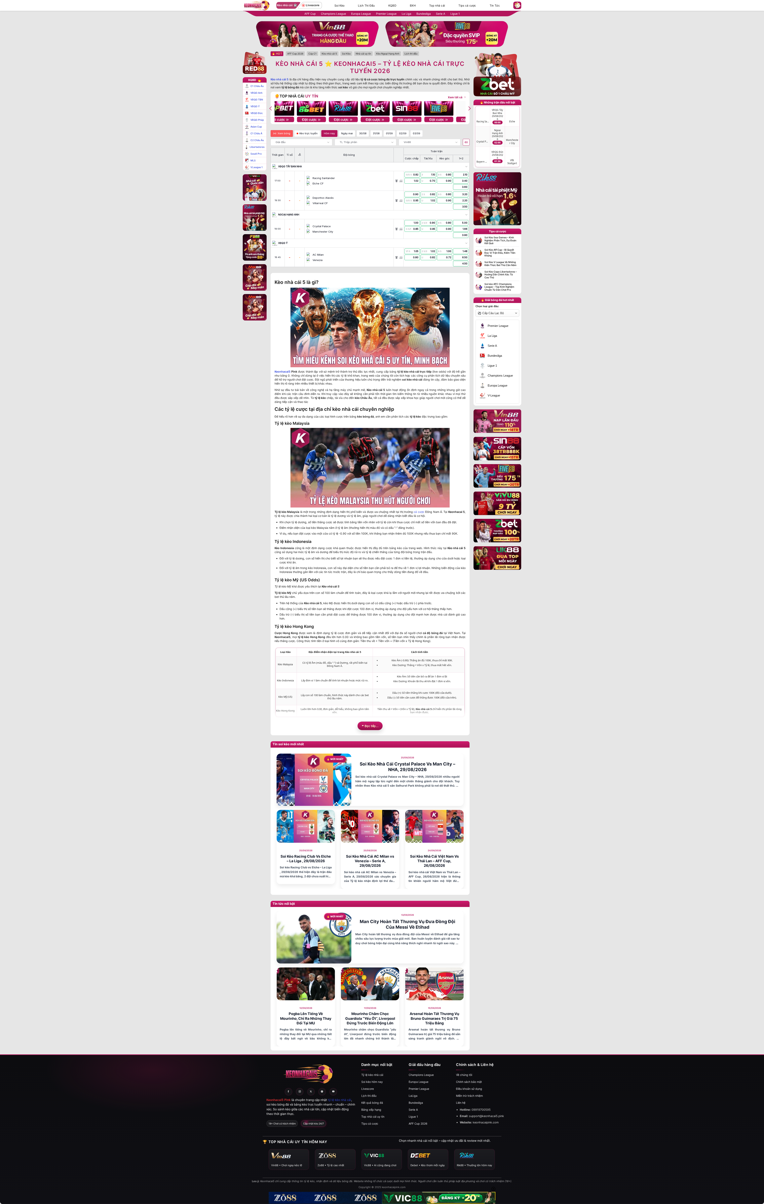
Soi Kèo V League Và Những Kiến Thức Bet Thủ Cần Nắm (500, 263)
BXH (413, 5)
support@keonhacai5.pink (486, 1116)
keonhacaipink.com (486, 1122)
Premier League (386, 13)
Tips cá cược (467, 5)
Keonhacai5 (282, 371)
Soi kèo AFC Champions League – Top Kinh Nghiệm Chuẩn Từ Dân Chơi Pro (499, 287)
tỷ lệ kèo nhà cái (339, 1100)
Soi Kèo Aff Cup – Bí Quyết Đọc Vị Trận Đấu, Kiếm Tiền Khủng (499, 252)
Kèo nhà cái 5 (279, 79)
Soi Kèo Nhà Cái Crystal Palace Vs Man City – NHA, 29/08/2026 (407, 766)
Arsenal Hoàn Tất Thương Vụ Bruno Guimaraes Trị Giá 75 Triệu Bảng (434, 1018)
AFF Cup (310, 13)
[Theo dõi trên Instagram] (299, 1092)
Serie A (440, 13)
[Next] (469, 108)
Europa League (361, 13)
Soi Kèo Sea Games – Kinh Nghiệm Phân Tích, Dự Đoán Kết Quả (500, 240)
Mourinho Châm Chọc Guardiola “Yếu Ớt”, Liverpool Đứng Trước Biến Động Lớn (370, 1018)
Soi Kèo (339, 5)
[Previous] (271, 108)
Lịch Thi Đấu (366, 5)
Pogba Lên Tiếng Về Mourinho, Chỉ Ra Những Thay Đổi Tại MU (305, 1018)
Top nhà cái (437, 5)
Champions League (333, 13)
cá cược (419, 511)
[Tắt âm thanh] (466, 142)
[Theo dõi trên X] (311, 1092)
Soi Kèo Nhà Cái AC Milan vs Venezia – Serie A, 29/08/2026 (370, 861)
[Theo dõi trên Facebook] (288, 1092)
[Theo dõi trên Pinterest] (322, 1092)
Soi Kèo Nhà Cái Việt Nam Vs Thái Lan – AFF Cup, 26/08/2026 (434, 861)
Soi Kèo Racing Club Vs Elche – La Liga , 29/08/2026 (306, 858)
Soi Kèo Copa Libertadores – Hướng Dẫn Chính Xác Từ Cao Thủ (500, 274)
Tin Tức (495, 5)
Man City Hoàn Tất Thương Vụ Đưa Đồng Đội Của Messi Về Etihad (407, 924)
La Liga (406, 13)
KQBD (392, 5)
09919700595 (481, 1109)
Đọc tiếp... (372, 726)
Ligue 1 (455, 13)
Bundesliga (423, 13)
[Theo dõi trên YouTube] (333, 1092)
